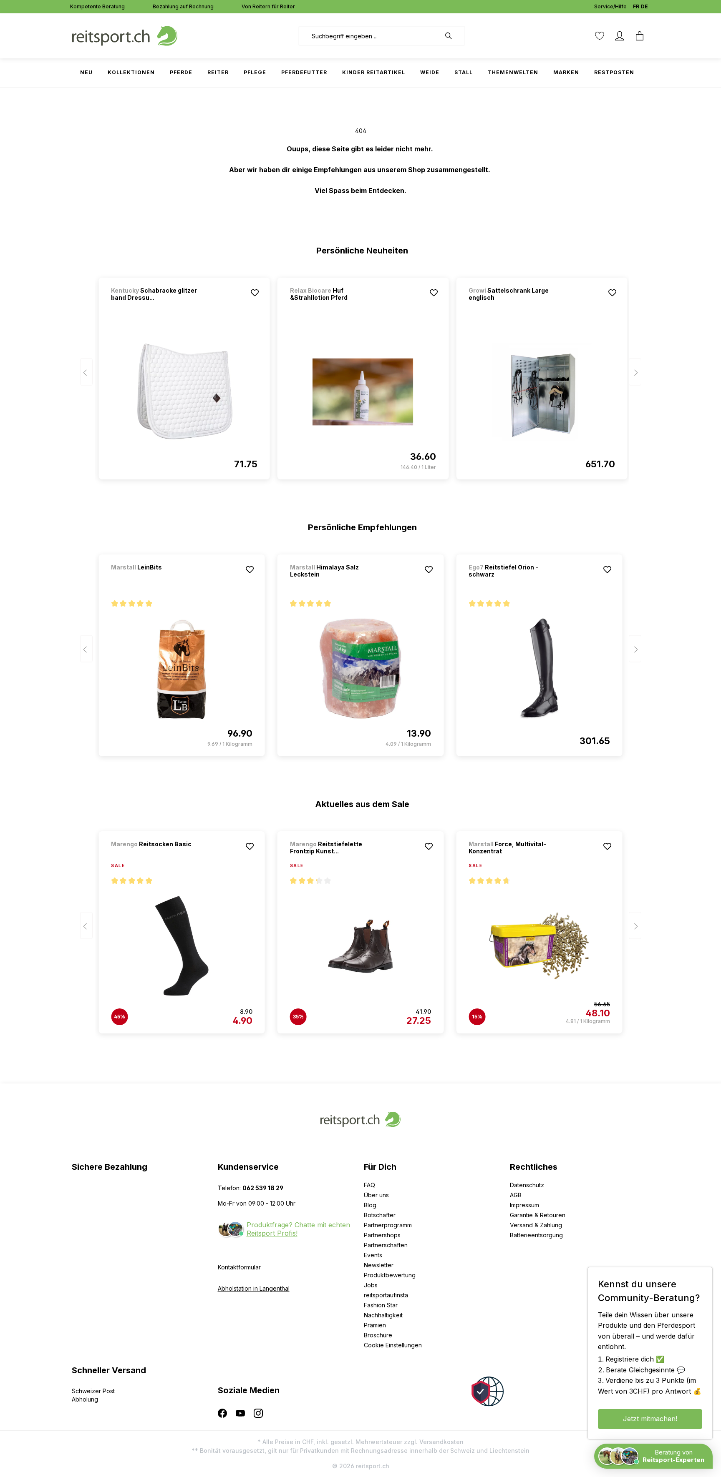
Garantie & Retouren (537, 1215)
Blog (370, 1205)
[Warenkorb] (640, 36)
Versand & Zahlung (536, 1225)
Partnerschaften (386, 1245)
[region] (360, 374)
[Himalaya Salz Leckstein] (360, 668)
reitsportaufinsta (386, 1295)
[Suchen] (452, 36)
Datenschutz (527, 1185)
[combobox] (369, 36)
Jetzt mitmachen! (650, 1418)
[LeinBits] (155, 578)
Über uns (376, 1195)
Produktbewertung (390, 1275)
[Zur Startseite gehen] (124, 35)
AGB (516, 1195)
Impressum (524, 1205)
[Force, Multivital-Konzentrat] (539, 946)
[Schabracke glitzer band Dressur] (184, 392)
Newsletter (378, 1265)
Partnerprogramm (388, 1225)
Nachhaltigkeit (383, 1315)
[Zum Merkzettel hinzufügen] (255, 292)
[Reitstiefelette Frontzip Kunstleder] (360, 946)
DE (644, 6)
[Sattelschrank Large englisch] (542, 392)
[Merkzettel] (600, 36)
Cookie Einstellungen (393, 1345)
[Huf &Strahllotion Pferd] (363, 392)
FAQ (369, 1185)
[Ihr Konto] (620, 36)
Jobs (371, 1285)
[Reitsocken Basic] (155, 855)
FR (636, 6)
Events (373, 1255)
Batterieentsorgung (536, 1235)
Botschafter (380, 1215)
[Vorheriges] (86, 372)
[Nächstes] (635, 372)
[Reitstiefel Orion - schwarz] (539, 668)
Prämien (375, 1325)
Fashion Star (381, 1305)
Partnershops (382, 1235)
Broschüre (378, 1335)
